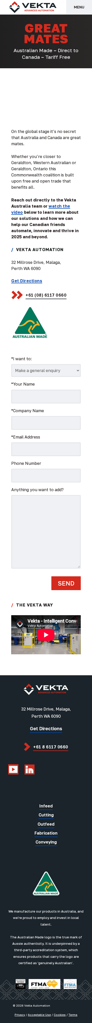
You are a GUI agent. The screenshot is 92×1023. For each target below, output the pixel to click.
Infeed (46, 805)
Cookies (60, 1014)
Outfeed (46, 824)
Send (66, 583)
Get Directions (26, 280)
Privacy (20, 1014)
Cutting (46, 814)
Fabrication (45, 833)
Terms (72, 1014)
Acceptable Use (39, 1014)
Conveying (46, 842)
